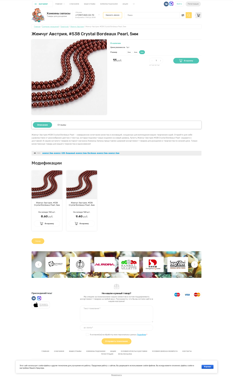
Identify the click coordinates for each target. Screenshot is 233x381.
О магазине (74, 4)
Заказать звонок (112, 15)
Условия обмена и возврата (165, 351)
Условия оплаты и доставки (134, 351)
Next (194, 264)
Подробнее (141, 335)
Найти (189, 15)
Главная (58, 4)
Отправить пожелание (116, 341)
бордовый (70, 153)
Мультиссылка (125, 354)
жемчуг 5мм (102, 153)
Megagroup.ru (116, 375)
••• (134, 4)
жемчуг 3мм (47, 153)
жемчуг (57, 153)
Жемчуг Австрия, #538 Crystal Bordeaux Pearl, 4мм (82, 204)
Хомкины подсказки (109, 4)
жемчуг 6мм (81, 153)
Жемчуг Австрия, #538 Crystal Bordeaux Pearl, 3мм (47, 204)
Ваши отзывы (89, 4)
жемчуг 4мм (113, 153)
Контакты (187, 351)
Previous (38, 264)
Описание (42, 125)
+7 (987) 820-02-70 (84, 15)
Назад (38, 241)
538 (63, 153)
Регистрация (193, 4)
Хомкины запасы (58, 13)
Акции (125, 4)
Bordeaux (91, 153)
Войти (179, 4)
